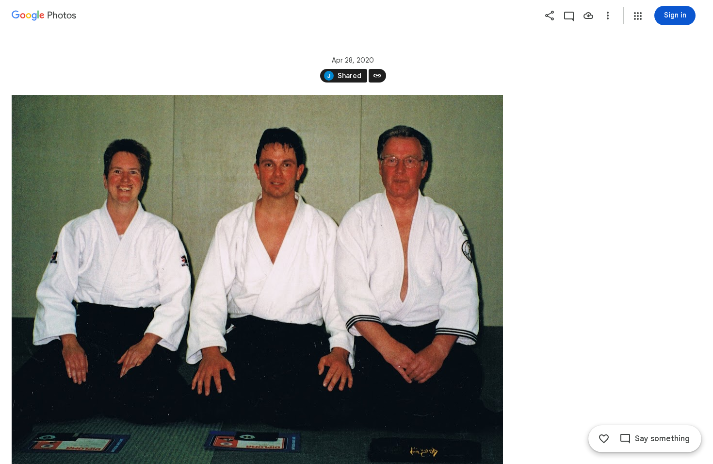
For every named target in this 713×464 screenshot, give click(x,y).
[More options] (607, 15)
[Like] (604, 438)
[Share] (549, 15)
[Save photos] (588, 15)
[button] (638, 16)
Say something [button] (662, 439)
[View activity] (569, 15)
